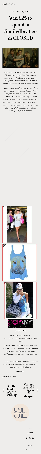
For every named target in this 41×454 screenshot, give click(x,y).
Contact (30, 432)
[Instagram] (30, 438)
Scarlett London (8, 4)
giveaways (6, 377)
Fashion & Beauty (17, 12)
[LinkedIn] (33, 438)
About (30, 428)
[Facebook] (27, 438)
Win (14, 377)
